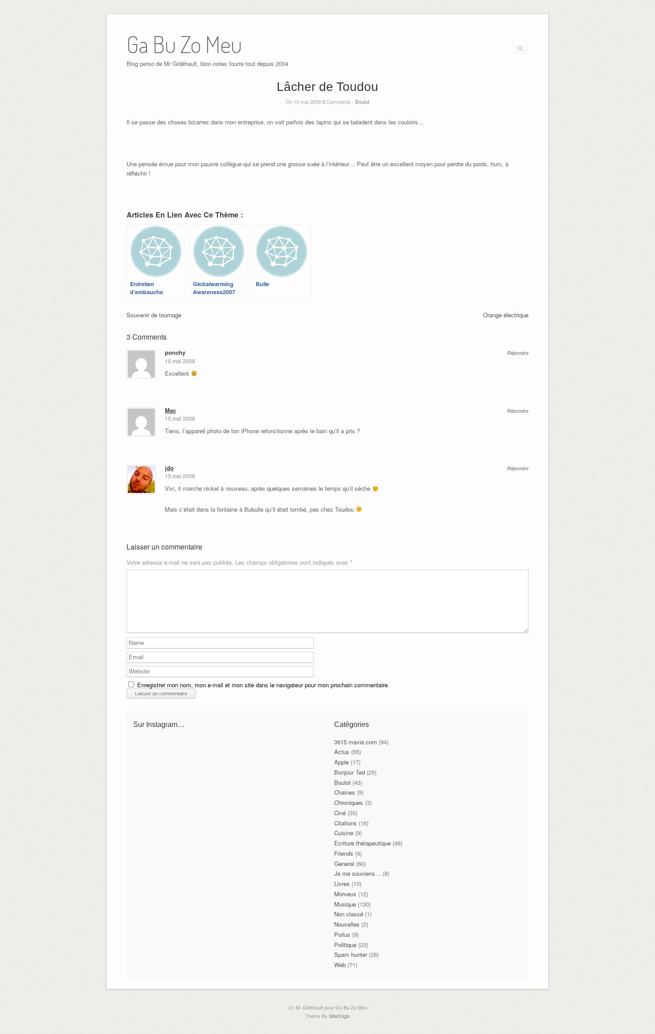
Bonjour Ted (349, 772)
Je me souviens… (357, 873)
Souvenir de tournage (154, 315)
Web (340, 964)
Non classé (348, 914)
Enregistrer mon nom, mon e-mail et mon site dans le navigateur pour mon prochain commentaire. (263, 685)
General (344, 863)
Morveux (345, 894)
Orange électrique (505, 315)
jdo (169, 468)
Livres (342, 883)
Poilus (342, 934)
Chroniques (348, 802)
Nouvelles (347, 924)
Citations (345, 823)
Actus (341, 751)
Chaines (344, 792)
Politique (345, 944)
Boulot (362, 101)
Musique (345, 904)
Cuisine (343, 833)
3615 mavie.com (355, 742)
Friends (343, 853)
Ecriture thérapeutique (362, 843)
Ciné (340, 812)
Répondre (517, 352)
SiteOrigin (339, 1015)
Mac (170, 410)
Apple (341, 762)
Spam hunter (350, 954)
